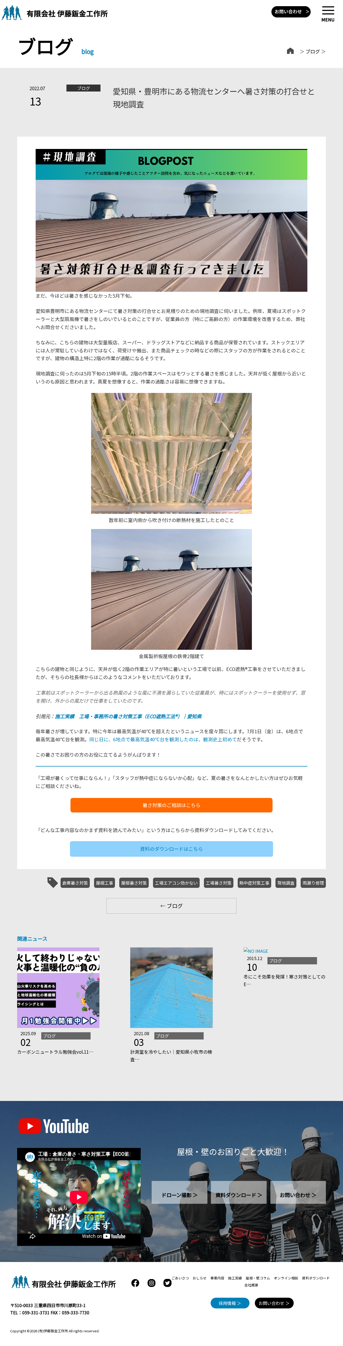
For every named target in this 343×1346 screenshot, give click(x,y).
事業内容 (217, 1278)
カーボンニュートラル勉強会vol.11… (55, 1051)
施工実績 (235, 1278)
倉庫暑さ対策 (75, 883)
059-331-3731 (36, 1312)
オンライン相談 (286, 1278)
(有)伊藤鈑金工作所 (53, 1330)
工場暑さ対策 (219, 883)
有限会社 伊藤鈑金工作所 (74, 1283)
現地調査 (285, 883)
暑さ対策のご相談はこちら (171, 804)
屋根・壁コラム (258, 1278)
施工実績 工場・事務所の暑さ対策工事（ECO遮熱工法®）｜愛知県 (128, 716)
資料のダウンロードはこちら (171, 848)
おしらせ (200, 1278)
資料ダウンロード (316, 1278)
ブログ (312, 51)
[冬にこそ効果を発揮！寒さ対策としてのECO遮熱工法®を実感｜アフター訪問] (256, 951)
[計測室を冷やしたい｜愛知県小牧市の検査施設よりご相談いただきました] (171, 1026)
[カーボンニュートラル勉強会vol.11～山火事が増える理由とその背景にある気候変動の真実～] (58, 1026)
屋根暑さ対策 (134, 883)
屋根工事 (104, 883)
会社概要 (251, 1284)
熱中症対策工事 (254, 883)
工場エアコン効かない (176, 883)
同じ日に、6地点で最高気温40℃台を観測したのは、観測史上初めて (163, 739)
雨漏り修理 (313, 883)
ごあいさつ (180, 1278)
